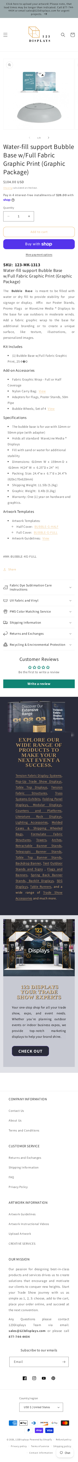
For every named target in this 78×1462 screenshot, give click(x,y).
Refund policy (63, 1439)
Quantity (8, 208)
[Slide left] (29, 137)
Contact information (41, 1452)
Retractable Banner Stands (39, 846)
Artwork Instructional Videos (29, 1224)
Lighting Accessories (32, 822)
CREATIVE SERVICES (22, 1244)
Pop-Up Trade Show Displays (39, 781)
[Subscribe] (63, 1362)
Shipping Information (24, 1167)
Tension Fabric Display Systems (39, 775)
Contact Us (16, 1111)
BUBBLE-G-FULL (46, 532)
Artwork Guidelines (22, 1214)
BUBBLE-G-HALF (46, 526)
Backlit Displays (40, 881)
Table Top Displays (31, 787)
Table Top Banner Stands (39, 857)
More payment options (39, 254)
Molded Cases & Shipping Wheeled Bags (39, 828)
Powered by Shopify (41, 1439)
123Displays (22, 1439)
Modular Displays (47, 805)
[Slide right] (48, 137)
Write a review (39, 683)
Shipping (7, 187)
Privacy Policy (18, 1187)
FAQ (11, 1177)
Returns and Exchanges (25, 1158)
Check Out (30, 1051)
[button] (5, 35)
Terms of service (40, 1446)
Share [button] (12, 569)
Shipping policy (62, 1446)
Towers (41, 840)
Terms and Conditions (24, 1130)
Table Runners (40, 886)
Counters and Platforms (39, 810)
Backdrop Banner (28, 863)
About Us (15, 1120)
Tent (46, 863)
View (42, 391)
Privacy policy (19, 1446)
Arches (57, 840)
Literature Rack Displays (39, 816)
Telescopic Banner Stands (39, 851)
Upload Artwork (20, 1234)
